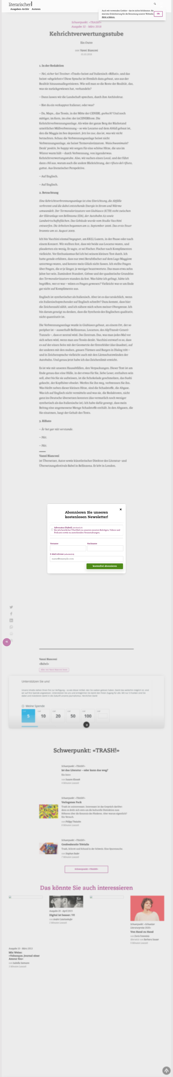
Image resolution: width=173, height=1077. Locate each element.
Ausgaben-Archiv (19, 9)
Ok (158, 14)
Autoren (36, 9)
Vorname (54, 544)
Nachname (92, 544)
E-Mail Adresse (62, 554)
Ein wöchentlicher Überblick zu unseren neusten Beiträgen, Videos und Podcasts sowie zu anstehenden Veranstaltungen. (87, 530)
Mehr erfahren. (108, 17)
